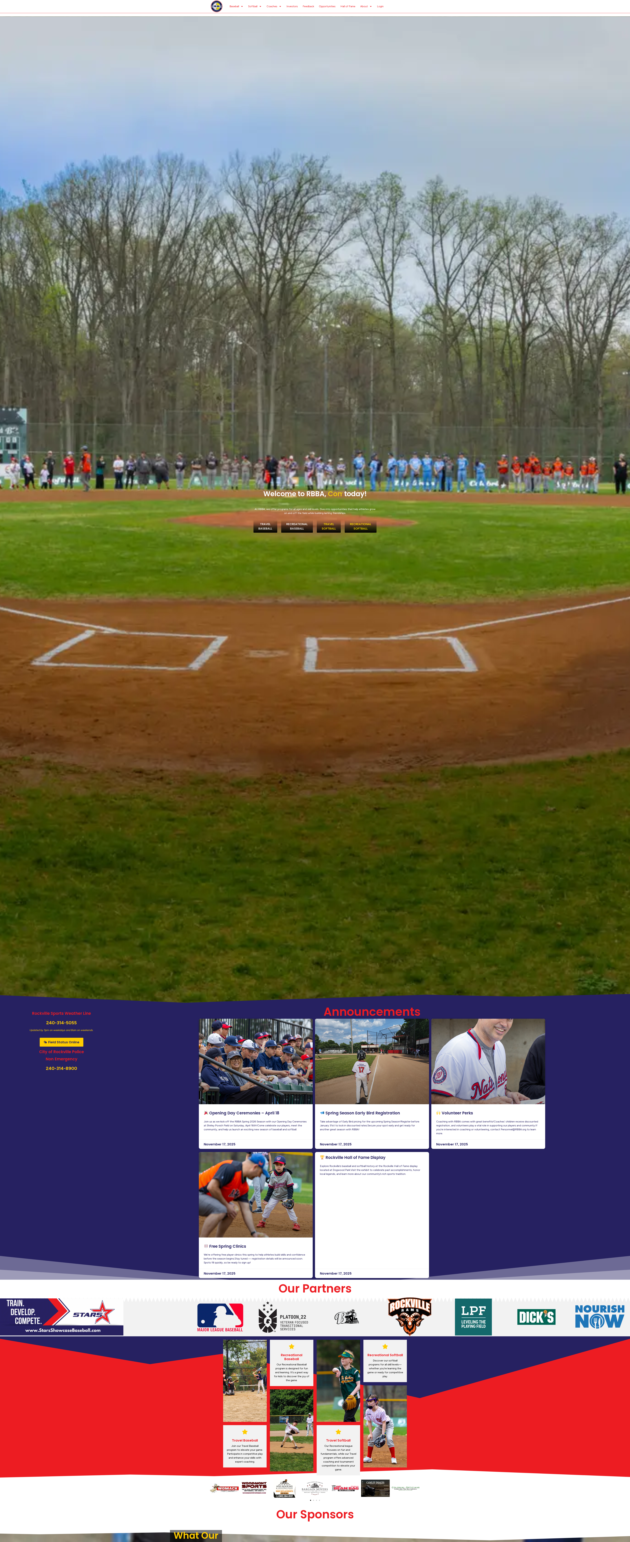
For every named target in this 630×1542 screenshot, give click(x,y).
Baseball (234, 6)
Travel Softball (338, 1440)
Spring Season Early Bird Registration (362, 1113)
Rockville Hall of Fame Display (355, 1157)
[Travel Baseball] (245, 1432)
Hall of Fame (347, 6)
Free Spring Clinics (227, 1246)
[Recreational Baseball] (291, 1346)
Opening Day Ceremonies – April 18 (243, 1113)
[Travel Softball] (338, 1432)
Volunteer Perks (457, 1113)
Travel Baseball (245, 1440)
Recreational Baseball (291, 1357)
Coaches (272, 6)
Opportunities (327, 6)
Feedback (308, 6)
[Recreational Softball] (385, 1346)
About (364, 6)
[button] (213, 1488)
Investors (292, 6)
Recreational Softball (385, 1355)
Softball (252, 6)
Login (380, 6)
